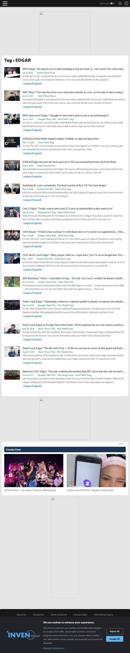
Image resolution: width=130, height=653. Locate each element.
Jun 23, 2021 (28, 95)
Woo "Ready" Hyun (66, 305)
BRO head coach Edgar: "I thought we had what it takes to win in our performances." (66, 115)
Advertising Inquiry (103, 614)
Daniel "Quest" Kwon (46, 72)
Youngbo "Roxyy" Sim (47, 119)
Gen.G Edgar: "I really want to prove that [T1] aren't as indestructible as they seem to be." (68, 208)
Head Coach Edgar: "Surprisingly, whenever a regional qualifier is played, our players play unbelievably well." (74, 301)
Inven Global (18, 3)
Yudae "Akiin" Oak (65, 282)
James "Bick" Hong (83, 375)
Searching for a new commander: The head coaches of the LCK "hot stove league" (65, 185)
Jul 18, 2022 (28, 72)
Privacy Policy (80, 614)
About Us (21, 614)
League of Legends (32, 83)
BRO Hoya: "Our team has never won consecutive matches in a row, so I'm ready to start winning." (73, 92)
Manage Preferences (53, 648)
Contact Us (38, 614)
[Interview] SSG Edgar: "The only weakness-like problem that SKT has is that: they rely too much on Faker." (74, 371)
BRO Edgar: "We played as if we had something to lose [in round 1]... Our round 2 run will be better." (74, 69)
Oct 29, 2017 (28, 375)
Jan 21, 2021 (28, 119)
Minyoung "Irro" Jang (47, 212)
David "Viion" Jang (65, 119)
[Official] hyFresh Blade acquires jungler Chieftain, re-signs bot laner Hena (61, 138)
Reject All (115, 631)
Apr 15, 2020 (28, 235)
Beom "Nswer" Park (46, 328)
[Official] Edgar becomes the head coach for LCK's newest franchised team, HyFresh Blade (69, 161)
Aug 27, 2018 (28, 351)
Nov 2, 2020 (28, 165)
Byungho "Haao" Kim (47, 305)
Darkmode (104, 3)
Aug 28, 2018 (28, 328)
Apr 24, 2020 (28, 212)
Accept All (115, 638)
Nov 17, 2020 (28, 142)
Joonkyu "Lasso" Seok (47, 235)
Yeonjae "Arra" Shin (45, 189)
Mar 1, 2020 (28, 258)
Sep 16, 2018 (28, 305)
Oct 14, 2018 (28, 282)
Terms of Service (59, 614)
